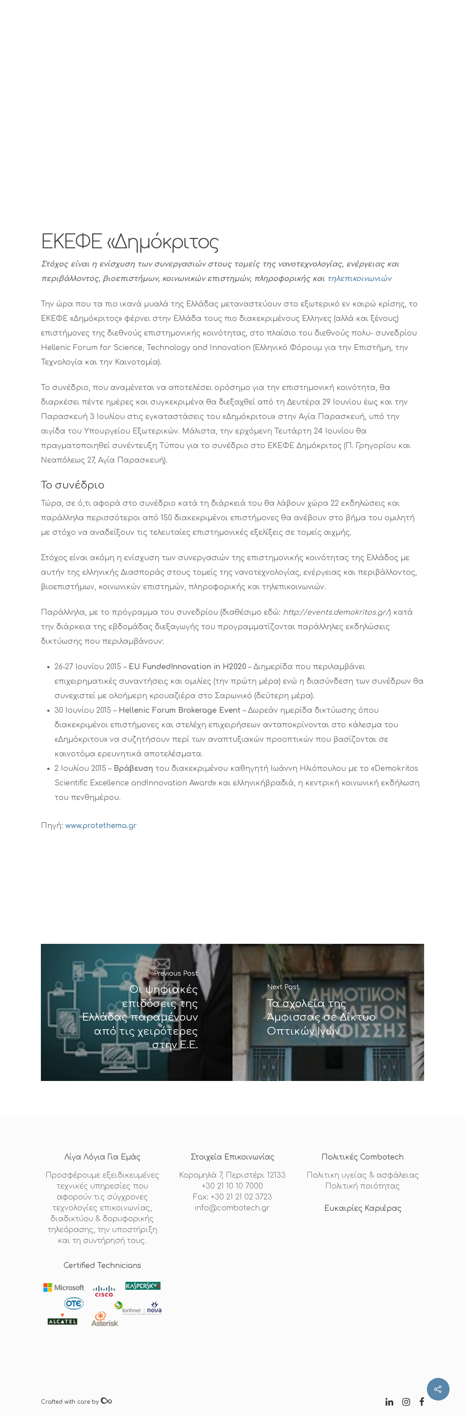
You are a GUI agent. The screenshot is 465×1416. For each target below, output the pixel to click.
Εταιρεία (131, 24)
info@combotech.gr (232, 1208)
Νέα (284, 24)
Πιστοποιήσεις (186, 24)
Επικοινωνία (325, 24)
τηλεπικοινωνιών (359, 279)
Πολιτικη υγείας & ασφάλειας (363, 1175)
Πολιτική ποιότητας (362, 1186)
